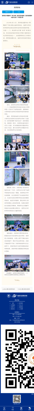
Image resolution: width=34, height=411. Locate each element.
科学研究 (21, 303)
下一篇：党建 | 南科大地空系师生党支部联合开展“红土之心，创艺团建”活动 (24, 289)
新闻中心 (13, 307)
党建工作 (7, 11)
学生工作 (21, 305)
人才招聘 (21, 308)
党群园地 (21, 307)
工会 (19, 11)
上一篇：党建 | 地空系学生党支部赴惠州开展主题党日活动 (9, 289)
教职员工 (13, 308)
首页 (13, 303)
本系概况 (13, 305)
